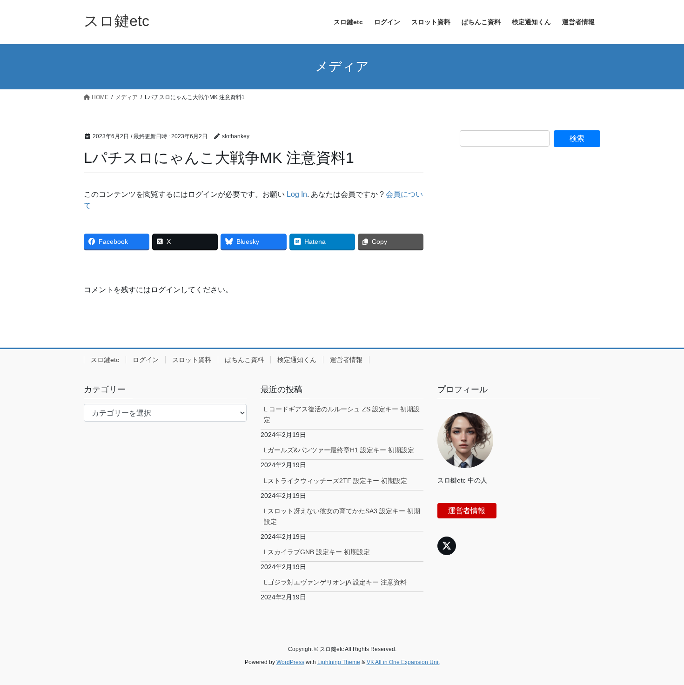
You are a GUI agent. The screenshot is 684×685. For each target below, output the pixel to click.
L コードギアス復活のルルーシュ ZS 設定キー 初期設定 (342, 414)
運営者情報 (346, 359)
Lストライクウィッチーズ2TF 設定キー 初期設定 (335, 480)
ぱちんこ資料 (244, 359)
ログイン (146, 359)
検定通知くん (296, 359)
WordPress (290, 662)
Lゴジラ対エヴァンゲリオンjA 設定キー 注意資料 (335, 582)
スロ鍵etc (105, 359)
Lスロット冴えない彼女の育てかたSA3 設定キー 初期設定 (342, 516)
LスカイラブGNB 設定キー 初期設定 (317, 552)
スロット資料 (191, 359)
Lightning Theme (338, 662)
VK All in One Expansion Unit (403, 662)
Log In (297, 194)
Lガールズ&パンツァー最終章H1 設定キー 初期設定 (339, 450)
